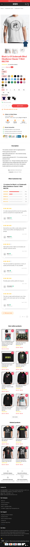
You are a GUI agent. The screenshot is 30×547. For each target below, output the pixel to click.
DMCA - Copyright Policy (6, 506)
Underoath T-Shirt (19, 8)
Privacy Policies (4, 504)
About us (3, 500)
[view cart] (28, 4)
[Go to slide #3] (22, 50)
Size (3, 87)
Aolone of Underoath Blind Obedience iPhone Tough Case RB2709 (7, 344)
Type (3, 69)
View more (15, 417)
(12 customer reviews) (12, 64)
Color (3, 73)
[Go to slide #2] (15, 50)
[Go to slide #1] (7, 50)
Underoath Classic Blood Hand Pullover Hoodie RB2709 (7, 409)
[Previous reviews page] (20, 316)
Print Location (5, 94)
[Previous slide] (2, 28)
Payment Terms (4, 516)
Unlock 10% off (3, 541)
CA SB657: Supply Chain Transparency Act (10, 508)
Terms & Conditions (5, 502)
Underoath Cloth (9, 8)
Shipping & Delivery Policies (7, 514)
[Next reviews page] (27, 316)
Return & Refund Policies (6, 518)
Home (2, 8)
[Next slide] (27, 28)
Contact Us (3, 520)
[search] (26, 4)
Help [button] (27, 545)
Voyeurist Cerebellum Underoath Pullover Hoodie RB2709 (7, 387)
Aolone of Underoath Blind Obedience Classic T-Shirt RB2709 (21, 409)
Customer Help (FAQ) (5, 522)
